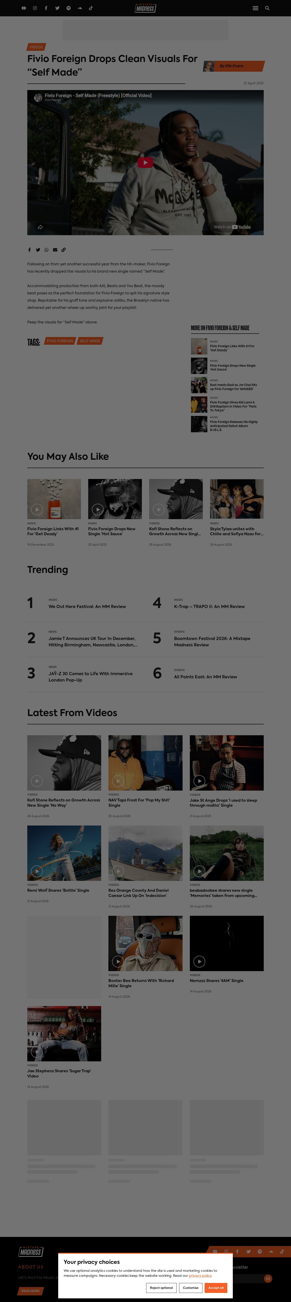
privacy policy (200, 1276)
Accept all (215, 1288)
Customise (190, 1288)
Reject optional (161, 1288)
